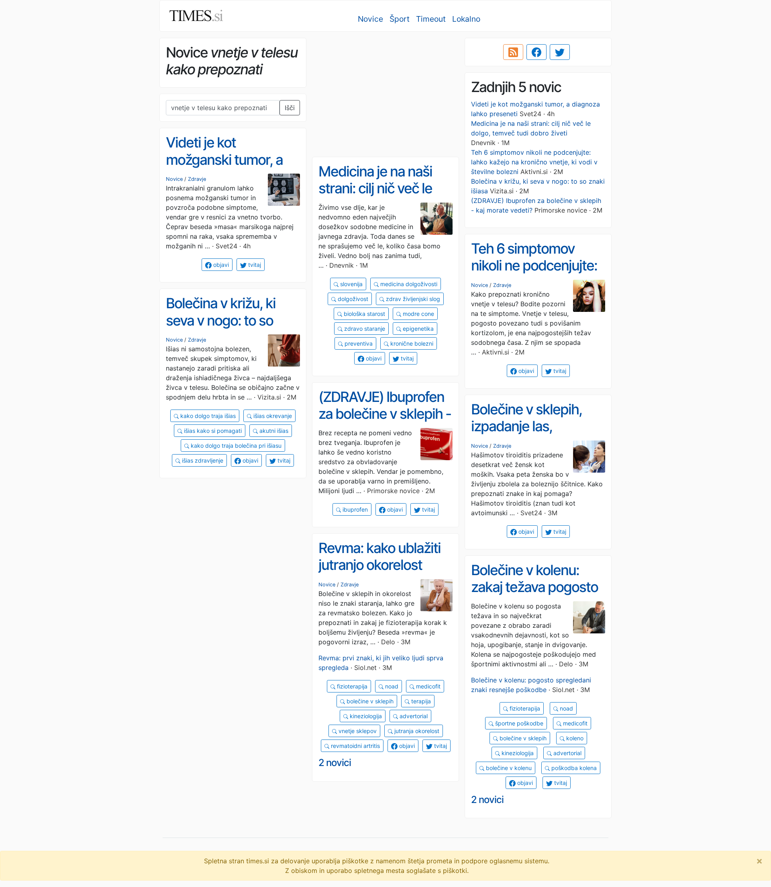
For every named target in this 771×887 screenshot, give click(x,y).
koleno (574, 738)
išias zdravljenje (201, 460)
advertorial (413, 716)
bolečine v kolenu (508, 767)
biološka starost (363, 313)
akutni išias (273, 430)
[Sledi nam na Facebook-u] (536, 52)
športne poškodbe (518, 723)
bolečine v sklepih (369, 701)
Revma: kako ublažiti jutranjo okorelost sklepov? (379, 564)
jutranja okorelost (416, 730)
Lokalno (466, 19)
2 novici (334, 762)
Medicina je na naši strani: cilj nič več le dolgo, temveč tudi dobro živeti (375, 197)
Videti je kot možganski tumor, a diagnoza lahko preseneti (224, 168)
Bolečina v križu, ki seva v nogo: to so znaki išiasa (220, 320)
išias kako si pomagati (212, 430)
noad (390, 686)
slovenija (351, 284)
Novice (370, 19)
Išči (290, 108)
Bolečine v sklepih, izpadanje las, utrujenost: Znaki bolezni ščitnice (526, 435)
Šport (400, 19)
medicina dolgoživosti (408, 284)
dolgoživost (352, 298)
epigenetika (417, 328)
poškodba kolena (573, 767)
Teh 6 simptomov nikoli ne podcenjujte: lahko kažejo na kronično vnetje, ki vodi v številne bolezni (534, 162)
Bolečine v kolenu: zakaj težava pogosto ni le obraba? (534, 587)
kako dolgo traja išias (207, 415)
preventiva (358, 343)
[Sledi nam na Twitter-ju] (560, 52)
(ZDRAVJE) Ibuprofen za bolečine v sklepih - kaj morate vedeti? (384, 413)
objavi (220, 264)
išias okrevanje (272, 415)
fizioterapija (351, 686)
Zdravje (197, 179)
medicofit (427, 686)
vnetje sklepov (357, 730)
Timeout (431, 19)
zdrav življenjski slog (412, 298)
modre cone (417, 313)
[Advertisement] (385, 94)
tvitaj (254, 264)
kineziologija (365, 716)
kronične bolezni (411, 343)
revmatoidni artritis (354, 745)
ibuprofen (354, 509)
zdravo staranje (364, 328)
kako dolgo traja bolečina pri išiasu (235, 445)
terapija (420, 701)
